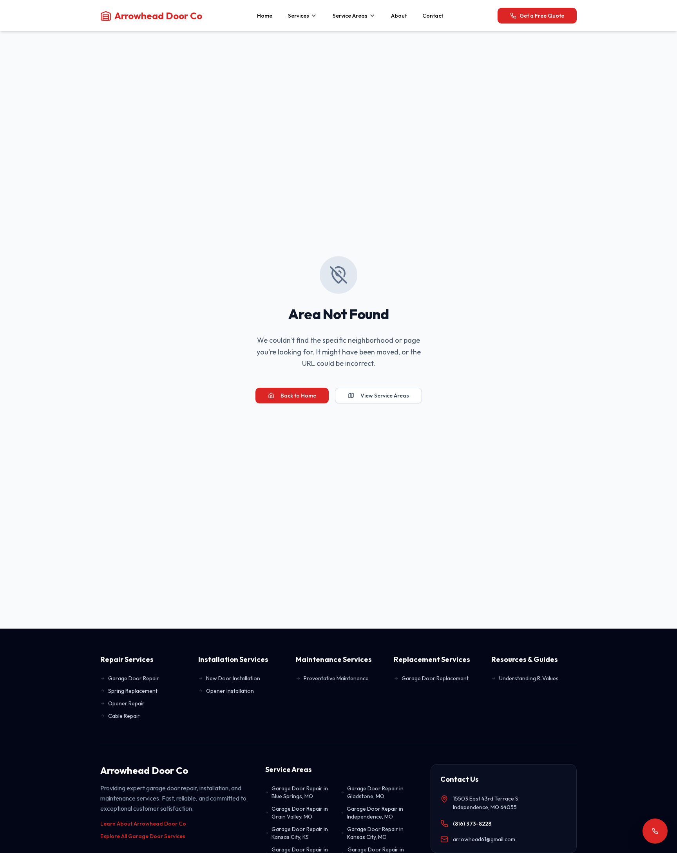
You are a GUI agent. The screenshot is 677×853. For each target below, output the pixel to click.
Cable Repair (124, 715)
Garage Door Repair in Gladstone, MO (375, 792)
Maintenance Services (334, 659)
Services (298, 15)
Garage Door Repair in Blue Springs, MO (300, 792)
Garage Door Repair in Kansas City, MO (375, 833)
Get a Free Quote (542, 15)
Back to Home (298, 395)
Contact (432, 15)
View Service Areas (384, 395)
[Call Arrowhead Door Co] (655, 831)
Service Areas (350, 15)
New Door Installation (233, 678)
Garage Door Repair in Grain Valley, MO (300, 812)
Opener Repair (126, 703)
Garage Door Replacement (435, 678)
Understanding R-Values (529, 678)
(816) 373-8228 (472, 823)
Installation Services (233, 659)
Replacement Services (432, 659)
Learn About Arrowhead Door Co (143, 823)
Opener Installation (230, 690)
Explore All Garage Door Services (142, 836)
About (399, 15)
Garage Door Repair (133, 678)
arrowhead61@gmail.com (484, 839)
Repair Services (127, 659)
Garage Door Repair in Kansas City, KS (300, 833)
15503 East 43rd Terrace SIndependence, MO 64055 (485, 803)
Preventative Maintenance (336, 678)
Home (264, 15)
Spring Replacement (132, 690)
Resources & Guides (524, 659)
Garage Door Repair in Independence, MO (375, 812)
